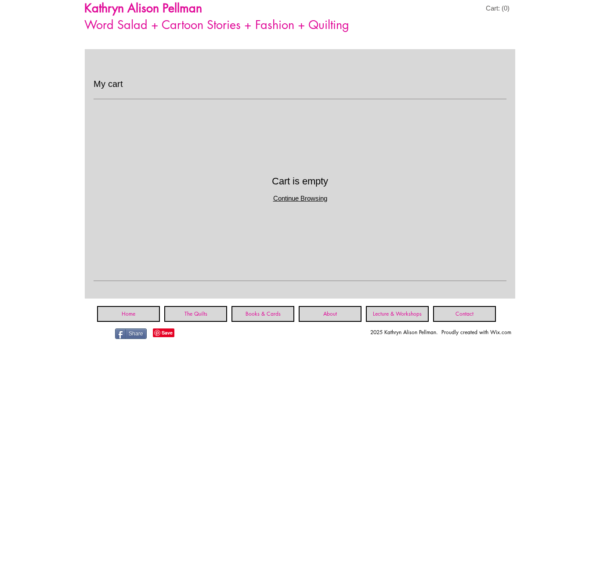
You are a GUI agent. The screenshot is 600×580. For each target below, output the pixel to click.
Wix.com (500, 332)
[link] (499, 8)
